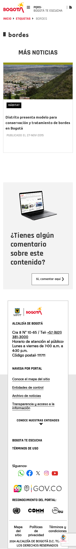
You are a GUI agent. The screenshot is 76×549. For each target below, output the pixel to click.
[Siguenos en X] (38, 473)
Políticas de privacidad (36, 531)
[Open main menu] (28, 7)
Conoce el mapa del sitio (31, 379)
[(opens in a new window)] (17, 488)
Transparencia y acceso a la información (33, 406)
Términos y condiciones (58, 529)
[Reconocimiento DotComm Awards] (35, 510)
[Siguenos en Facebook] (21, 473)
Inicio (7, 18)
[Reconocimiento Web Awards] (57, 510)
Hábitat (14, 105)
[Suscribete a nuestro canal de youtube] (55, 473)
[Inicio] (13, 7)
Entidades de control (27, 387)
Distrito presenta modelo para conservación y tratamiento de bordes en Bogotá (37, 122)
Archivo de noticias (26, 395)
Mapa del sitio (18, 531)
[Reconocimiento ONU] (16, 510)
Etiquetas (23, 18)
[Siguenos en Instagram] (46, 473)
